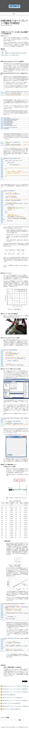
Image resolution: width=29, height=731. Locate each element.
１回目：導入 (4, 51)
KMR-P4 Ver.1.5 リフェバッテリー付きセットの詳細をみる (15, 706)
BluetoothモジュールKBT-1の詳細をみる (11, 709)
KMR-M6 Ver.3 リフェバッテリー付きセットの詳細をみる (15, 689)
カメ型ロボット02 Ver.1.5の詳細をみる (11, 703)
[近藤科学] (14, 5)
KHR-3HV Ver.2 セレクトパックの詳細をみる (12, 697)
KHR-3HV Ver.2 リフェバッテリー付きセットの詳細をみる (15, 691)
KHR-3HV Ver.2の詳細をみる (8, 694)
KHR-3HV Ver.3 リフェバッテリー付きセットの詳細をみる (15, 686)
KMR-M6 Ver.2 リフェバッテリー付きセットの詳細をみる (15, 700)
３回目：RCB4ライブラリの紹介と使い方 (10, 55)
